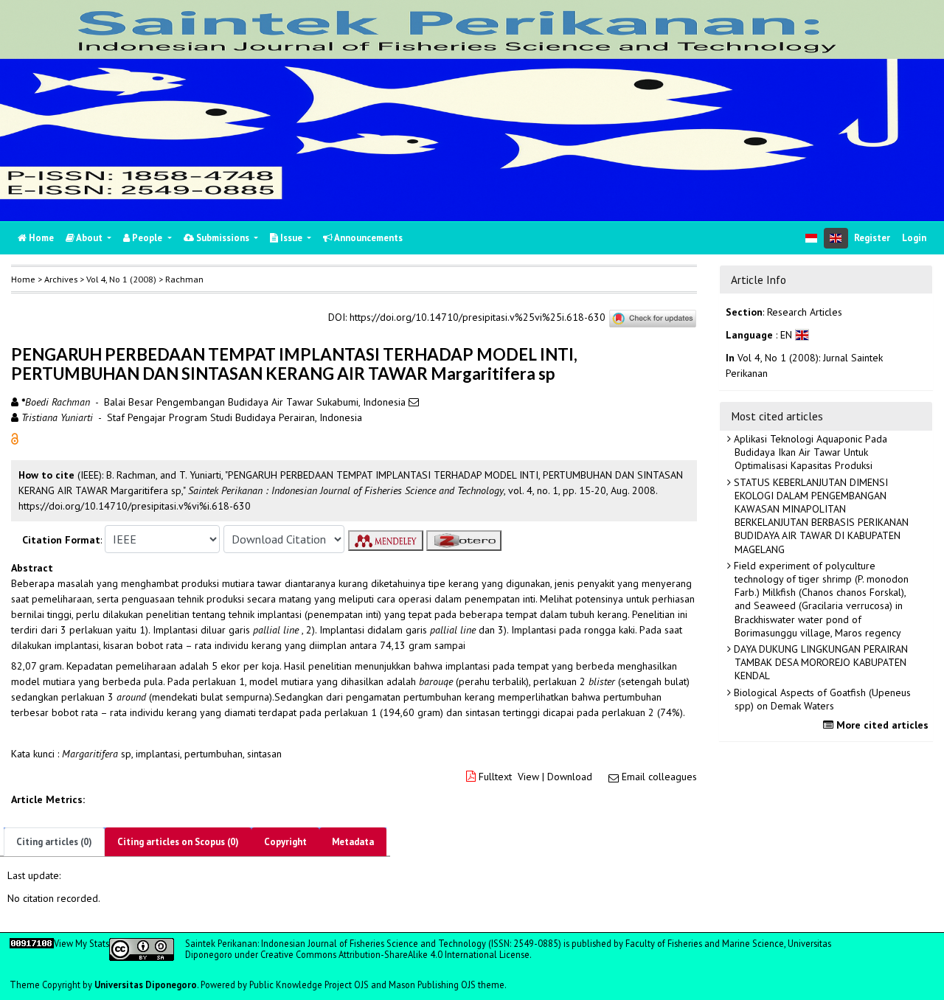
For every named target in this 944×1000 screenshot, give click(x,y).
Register (872, 238)
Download (569, 776)
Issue (291, 238)
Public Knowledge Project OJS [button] (309, 985)
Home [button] (23, 279)
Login (914, 238)
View (528, 776)
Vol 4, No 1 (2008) (121, 279)
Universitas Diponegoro (145, 985)
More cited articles (881, 725)
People (147, 238)
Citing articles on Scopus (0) (178, 842)
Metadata (353, 842)
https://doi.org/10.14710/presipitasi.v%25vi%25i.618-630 (477, 317)
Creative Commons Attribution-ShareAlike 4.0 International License (395, 954)
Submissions (222, 238)
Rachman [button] (184, 279)
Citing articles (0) (54, 842)
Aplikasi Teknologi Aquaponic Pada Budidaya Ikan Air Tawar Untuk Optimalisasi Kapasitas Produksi (809, 452)
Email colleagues (659, 776)
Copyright (285, 842)
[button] (14, 438)
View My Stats (81, 943)
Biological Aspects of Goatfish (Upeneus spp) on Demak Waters (821, 699)
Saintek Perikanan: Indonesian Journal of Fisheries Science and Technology (336, 943)
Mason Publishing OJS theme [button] (446, 985)
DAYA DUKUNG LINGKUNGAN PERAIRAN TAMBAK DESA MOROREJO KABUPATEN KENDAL (819, 662)
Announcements (368, 238)
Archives (60, 279)
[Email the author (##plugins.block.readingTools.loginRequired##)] (414, 402)
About (89, 238)
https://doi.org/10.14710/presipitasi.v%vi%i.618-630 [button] (134, 506)
